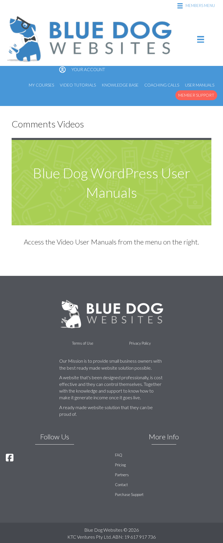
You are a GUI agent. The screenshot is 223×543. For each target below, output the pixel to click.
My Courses (41, 84)
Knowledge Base (120, 84)
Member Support (196, 95)
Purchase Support (129, 494)
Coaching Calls (161, 84)
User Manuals (199, 84)
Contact (121, 484)
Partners (122, 474)
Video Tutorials (78, 84)
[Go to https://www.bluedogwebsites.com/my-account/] (111, 70)
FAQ (118, 455)
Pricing (120, 465)
